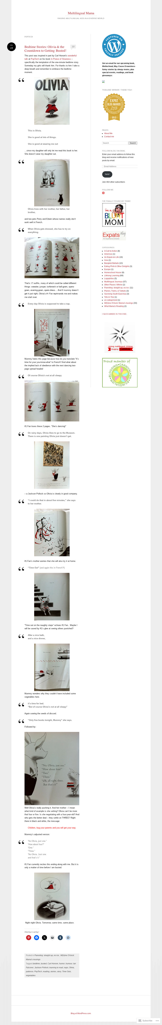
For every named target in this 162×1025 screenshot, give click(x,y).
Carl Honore (53, 963)
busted (44, 963)
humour (69, 963)
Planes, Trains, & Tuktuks (115, 291)
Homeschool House (112, 272)
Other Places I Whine (113, 285)
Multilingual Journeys (113, 282)
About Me (108, 133)
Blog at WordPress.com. (81, 1013)
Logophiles (109, 278)
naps (66, 967)
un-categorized (110, 300)
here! (107, 174)
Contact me (109, 136)
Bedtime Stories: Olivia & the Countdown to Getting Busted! (45, 48)
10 (73, 46)
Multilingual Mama (81, 13)
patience (29, 971)
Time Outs (66, 971)
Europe (107, 269)
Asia (106, 260)
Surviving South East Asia (115, 294)
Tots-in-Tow (109, 297)
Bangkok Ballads (111, 263)
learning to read (56, 967)
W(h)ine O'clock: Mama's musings (118, 303)
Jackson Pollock (41, 967)
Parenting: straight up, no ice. (46, 955)
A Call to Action (110, 251)
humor (62, 963)
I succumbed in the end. (114, 314)
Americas (108, 254)
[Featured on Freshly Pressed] (114, 57)
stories (53, 971)
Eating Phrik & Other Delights (116, 266)
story (59, 971)
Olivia (71, 967)
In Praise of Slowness (61, 59)
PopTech (35, 59)
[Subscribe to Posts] (103, 193)
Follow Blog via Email (113, 151)
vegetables (30, 975)
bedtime (36, 963)
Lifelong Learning (111, 275)
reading (46, 971)
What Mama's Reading (114, 306)
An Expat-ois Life (111, 257)
